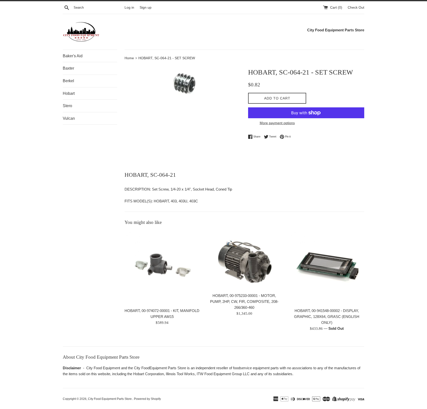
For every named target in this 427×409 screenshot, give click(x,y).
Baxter (68, 68)
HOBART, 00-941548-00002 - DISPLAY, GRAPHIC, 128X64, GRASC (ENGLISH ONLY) (326, 317)
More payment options (277, 123)
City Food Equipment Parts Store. (110, 399)
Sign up (145, 7)
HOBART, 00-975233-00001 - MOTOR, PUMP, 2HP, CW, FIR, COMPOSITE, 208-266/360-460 (244, 301)
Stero (67, 106)
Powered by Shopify (147, 399)
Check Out (356, 7)
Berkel (68, 81)
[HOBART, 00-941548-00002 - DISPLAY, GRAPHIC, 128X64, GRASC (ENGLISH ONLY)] (326, 267)
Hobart (69, 93)
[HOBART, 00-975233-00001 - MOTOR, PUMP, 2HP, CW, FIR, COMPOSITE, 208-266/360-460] (244, 260)
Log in (129, 7)
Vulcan (69, 118)
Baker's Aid (73, 56)
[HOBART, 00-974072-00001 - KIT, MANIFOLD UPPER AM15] (162, 267)
